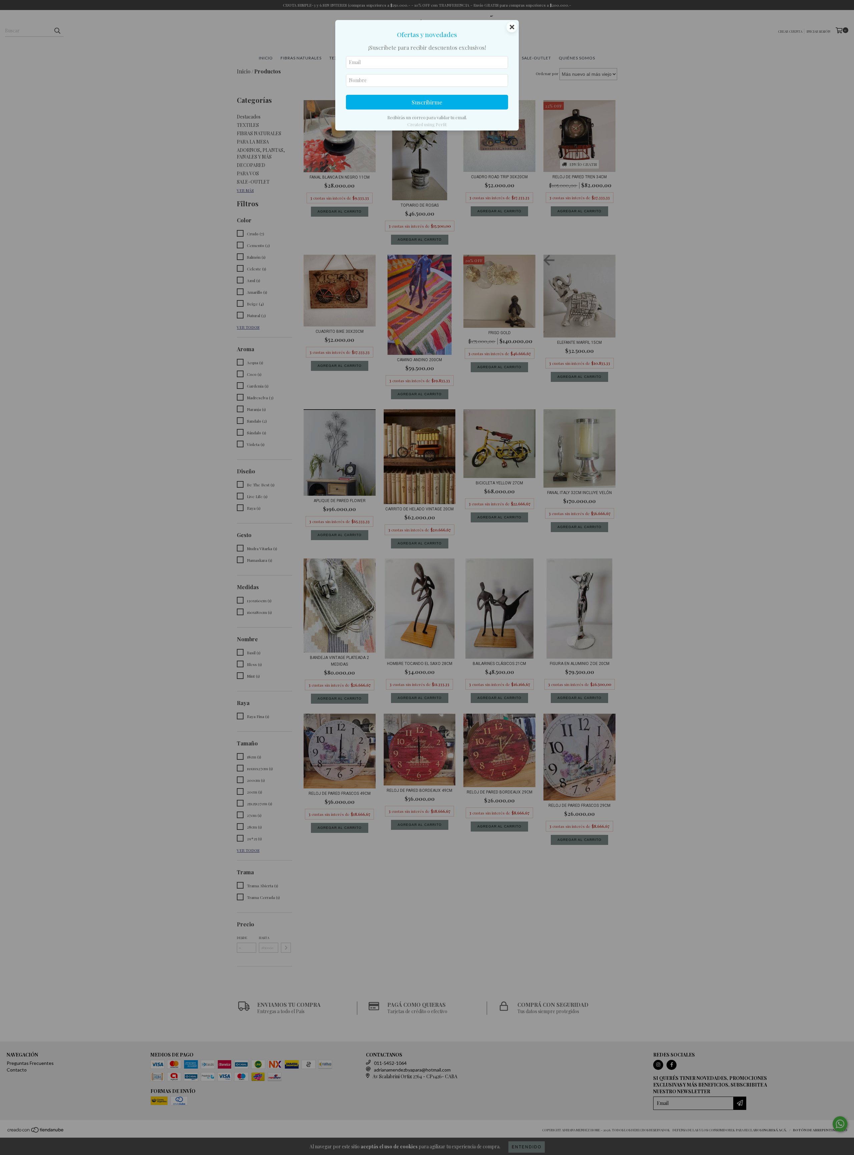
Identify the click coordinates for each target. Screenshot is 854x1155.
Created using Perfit (427, 124)
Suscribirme (427, 102)
